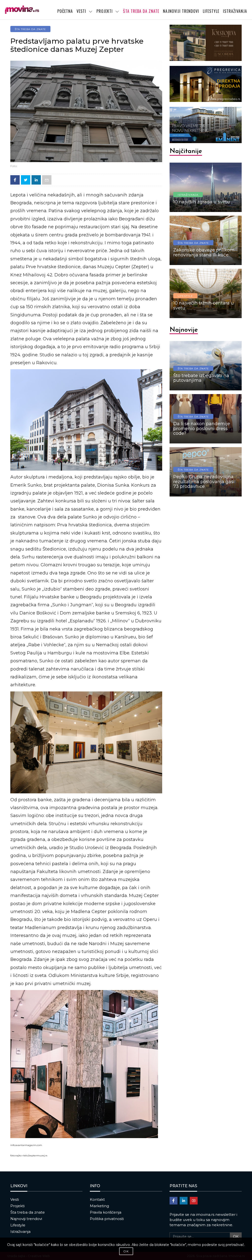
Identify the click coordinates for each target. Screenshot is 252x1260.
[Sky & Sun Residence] (206, 84)
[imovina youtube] (194, 1200)
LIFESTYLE (211, 11)
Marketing (99, 1205)
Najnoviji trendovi (26, 1218)
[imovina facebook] (173, 1200)
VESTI (81, 11)
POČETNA (65, 11)
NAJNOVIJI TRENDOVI (181, 11)
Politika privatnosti (107, 1218)
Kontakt (97, 1199)
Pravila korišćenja (105, 1212)
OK (235, 1236)
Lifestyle (17, 1225)
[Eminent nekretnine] (206, 125)
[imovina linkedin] (184, 1200)
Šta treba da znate (27, 1212)
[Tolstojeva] (206, 43)
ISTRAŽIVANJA (235, 11)
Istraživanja (20, 1231)
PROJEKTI (104, 11)
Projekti (17, 1205)
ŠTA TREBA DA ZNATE (141, 11)
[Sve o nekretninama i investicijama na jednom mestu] (22, 9)
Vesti (14, 1199)
